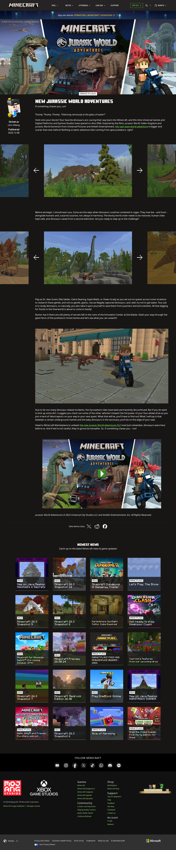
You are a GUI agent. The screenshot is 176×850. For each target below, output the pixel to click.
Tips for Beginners (114, 796)
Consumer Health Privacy (61, 841)
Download (111, 810)
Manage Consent (33, 806)
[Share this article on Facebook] (105, 526)
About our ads (103, 841)
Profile (109, 821)
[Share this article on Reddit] (96, 526)
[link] (57, 765)
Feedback (111, 803)
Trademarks (90, 841)
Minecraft (81, 785)
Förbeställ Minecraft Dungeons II (94, 15)
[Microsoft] (153, 840)
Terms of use (79, 841)
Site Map (110, 806)
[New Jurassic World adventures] (101, 473)
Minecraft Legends (84, 795)
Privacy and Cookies (42, 841)
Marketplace (112, 785)
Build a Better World (85, 813)
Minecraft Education (85, 798)
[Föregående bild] (36, 170)
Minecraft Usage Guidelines (14, 806)
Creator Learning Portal (86, 806)
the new (100, 425)
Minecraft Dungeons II (86, 788)
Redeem (110, 824)
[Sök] (148, 5)
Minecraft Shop (113, 788)
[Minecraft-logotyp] (23, 5)
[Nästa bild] (139, 170)
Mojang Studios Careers (86, 810)
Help (109, 800)
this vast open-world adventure (131, 126)
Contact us (111, 813)
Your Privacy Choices (47, 844)
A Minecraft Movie (84, 816)
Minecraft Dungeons (85, 792)
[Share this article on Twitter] (89, 526)
